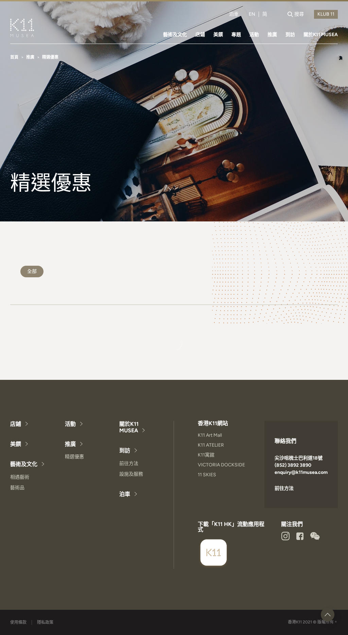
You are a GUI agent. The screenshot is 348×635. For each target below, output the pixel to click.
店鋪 (200, 34)
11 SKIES (207, 475)
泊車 (234, 14)
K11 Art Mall (210, 435)
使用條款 (18, 622)
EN (252, 14)
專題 (236, 34)
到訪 (290, 34)
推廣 (272, 34)
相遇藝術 (19, 477)
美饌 (218, 34)
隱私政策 (45, 622)
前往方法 (128, 463)
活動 (254, 34)
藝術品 (17, 488)
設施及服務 (131, 474)
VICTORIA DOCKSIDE (221, 465)
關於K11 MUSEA (320, 34)
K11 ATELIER (211, 445)
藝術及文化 (175, 34)
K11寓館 (206, 455)
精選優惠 (74, 457)
